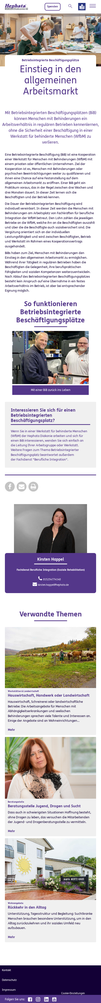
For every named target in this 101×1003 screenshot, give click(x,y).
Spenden (52, 6)
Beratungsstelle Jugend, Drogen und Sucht (44, 806)
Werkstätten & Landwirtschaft (23, 691)
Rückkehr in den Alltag (27, 907)
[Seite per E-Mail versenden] (22, 486)
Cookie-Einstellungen (73, 993)
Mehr (11, 730)
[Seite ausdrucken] (33, 486)
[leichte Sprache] (82, 7)
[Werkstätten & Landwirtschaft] (50, 657)
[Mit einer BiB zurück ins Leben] (50, 357)
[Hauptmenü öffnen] (92, 6)
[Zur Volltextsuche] (71, 6)
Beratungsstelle (16, 802)
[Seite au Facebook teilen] (10, 486)
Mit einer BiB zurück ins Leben (50, 390)
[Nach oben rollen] (91, 993)
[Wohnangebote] (50, 868)
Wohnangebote (15, 903)
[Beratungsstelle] (50, 767)
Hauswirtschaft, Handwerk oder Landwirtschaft (48, 695)
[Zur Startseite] (16, 7)
